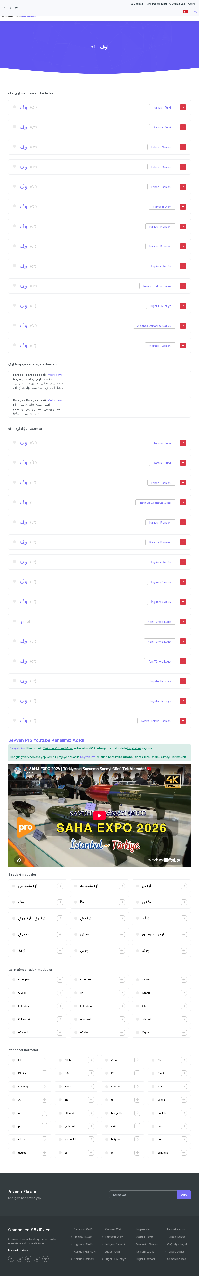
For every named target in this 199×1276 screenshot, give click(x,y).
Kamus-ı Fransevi (160, 226)
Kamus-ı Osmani (83, 1259)
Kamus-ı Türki (162, 107)
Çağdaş (138, 3)
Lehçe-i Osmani (161, 147)
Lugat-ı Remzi (144, 1236)
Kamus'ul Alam (162, 206)
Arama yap (178, 3)
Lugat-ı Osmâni (145, 1259)
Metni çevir (54, 374)
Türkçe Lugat (175, 1251)
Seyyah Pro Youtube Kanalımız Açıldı (46, 740)
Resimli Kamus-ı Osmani (156, 721)
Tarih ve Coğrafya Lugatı (155, 502)
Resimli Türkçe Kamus (157, 286)
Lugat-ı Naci (143, 1229)
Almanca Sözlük (83, 1229)
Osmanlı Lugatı (144, 1251)
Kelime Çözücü (157, 3)
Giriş (193, 3)
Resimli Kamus (175, 1229)
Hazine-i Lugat (82, 1236)
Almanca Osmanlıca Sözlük (154, 325)
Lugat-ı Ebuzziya (160, 306)
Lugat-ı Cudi (112, 1251)
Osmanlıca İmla (176, 1259)
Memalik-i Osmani (160, 345)
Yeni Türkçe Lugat (159, 621)
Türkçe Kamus (175, 1236)
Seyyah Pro (17, 748)
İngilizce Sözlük (161, 266)
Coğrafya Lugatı (177, 1244)
